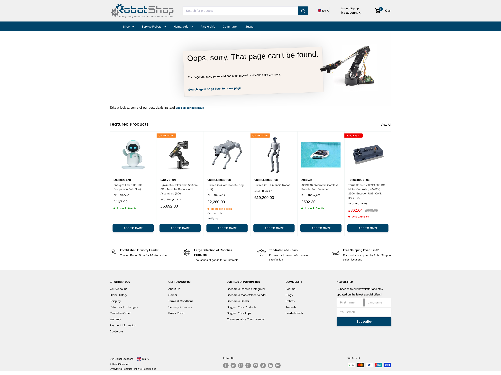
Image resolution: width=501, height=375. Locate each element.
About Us (174, 289)
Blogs (289, 295)
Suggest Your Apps (239, 313)
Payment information (123, 325)
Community (230, 26)
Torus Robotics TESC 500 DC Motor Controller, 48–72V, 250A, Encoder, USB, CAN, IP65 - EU (366, 191)
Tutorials (291, 307)
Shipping (115, 301)
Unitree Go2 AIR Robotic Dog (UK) (225, 187)
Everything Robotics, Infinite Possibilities (133, 368)
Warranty (115, 319)
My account (349, 12)
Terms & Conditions (180, 301)
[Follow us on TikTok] (263, 365)
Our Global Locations (121, 358)
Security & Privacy (180, 307)
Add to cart (133, 228)
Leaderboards (294, 313)
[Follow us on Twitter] (233, 365)
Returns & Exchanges (124, 307)
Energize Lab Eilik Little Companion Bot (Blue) (128, 187)
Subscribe (364, 321)
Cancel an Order (120, 313)
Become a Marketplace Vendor (246, 295)
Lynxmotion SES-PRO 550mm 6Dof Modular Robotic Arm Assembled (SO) (179, 189)
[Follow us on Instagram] (240, 365)
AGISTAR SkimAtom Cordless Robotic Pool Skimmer (319, 187)
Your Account (118, 289)
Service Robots (152, 26)
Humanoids (181, 26)
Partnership (207, 26)
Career (172, 295)
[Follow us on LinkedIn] (270, 365)
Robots (290, 301)
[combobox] (240, 10)
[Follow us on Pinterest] (248, 365)
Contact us (116, 331)
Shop (126, 26)
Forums (291, 289)
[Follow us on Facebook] (226, 365)
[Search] (303, 10)
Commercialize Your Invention (246, 319)
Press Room (176, 313)
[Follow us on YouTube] (255, 365)
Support (250, 26)
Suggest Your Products (241, 307)
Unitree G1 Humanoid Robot (272, 185)
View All (386, 124)
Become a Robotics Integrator (246, 289)
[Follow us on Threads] (278, 365)
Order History (118, 295)
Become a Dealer (238, 301)
